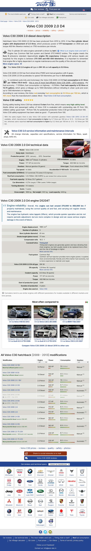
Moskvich (19, 505)
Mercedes (71, 495)
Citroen (61, 475)
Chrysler (51, 475)
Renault (71, 505)
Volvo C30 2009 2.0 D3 (11, 385)
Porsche (61, 505)
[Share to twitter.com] (45, 532)
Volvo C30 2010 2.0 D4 (11, 395)
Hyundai (51, 485)
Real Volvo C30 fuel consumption (57, 96)
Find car (54, 9)
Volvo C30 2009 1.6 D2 (11, 372)
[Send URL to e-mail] (50, 532)
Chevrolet (40, 475)
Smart (40, 515)
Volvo (11, 21)
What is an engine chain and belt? (73, 51)
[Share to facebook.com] (40, 532)
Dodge (9, 485)
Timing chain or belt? (38, 14)
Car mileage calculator (46, 17)
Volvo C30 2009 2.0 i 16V (12, 380)
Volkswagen (40, 525)
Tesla (71, 515)
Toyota (82, 515)
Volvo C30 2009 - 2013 (31, 21)
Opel (40, 505)
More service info (46, 251)
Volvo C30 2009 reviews (47, 458)
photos (61, 30)
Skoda (30, 515)
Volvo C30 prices (28, 448)
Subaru (50, 515)
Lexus (51, 495)
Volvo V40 (43, 289)
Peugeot (51, 505)
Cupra (72, 475)
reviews (30, 30)
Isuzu (71, 485)
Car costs (31, 17)
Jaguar (82, 485)
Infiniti (61, 485)
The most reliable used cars (17, 14)
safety (53, 30)
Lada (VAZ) (30, 495)
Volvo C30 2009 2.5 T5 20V (13, 431)
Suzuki (61, 515)
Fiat (19, 485)
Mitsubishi (9, 505)
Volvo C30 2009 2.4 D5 (11, 417)
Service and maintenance (77, 14)
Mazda (61, 495)
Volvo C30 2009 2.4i (10, 407)
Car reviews (39, 9)
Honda (40, 485)
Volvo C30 (17, 21)
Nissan (30, 505)
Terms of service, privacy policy (71, 540)
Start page (3, 21)
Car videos (53, 540)
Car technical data (21, 538)
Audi (19, 475)
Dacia (82, 475)
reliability (46, 30)
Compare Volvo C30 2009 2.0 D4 (19, 321)
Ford (29, 485)
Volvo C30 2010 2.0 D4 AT (77, 117)
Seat (19, 515)
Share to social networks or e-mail (47, 453)
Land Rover (40, 495)
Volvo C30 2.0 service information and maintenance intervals (43, 131)
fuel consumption (57, 14)
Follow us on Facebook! (45, 545)
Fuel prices (62, 17)
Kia (19, 495)
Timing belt (44, 243)
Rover (82, 505)
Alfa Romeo (9, 475)
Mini (82, 495)
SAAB (9, 515)
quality (51, 448)
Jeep (9, 495)
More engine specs (11, 64)
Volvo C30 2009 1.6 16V (11, 365)
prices (38, 30)
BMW (30, 475)
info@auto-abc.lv (50, 548)
